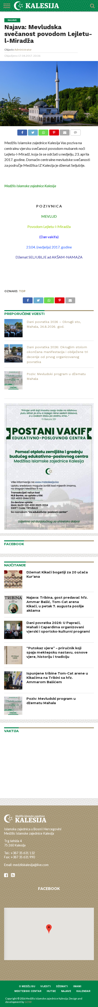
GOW (28, 1001)
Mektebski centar (27, 991)
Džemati (62, 986)
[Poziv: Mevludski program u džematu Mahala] (13, 380)
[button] (49, 929)
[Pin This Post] (54, 132)
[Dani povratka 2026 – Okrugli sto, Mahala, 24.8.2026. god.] (13, 328)
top (22, 291)
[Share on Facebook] (22, 132)
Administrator (23, 49)
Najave (66, 991)
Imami (77, 986)
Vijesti (45, 986)
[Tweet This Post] (33, 132)
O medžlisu (27, 986)
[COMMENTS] (75, 132)
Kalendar (83, 991)
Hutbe (51, 991)
